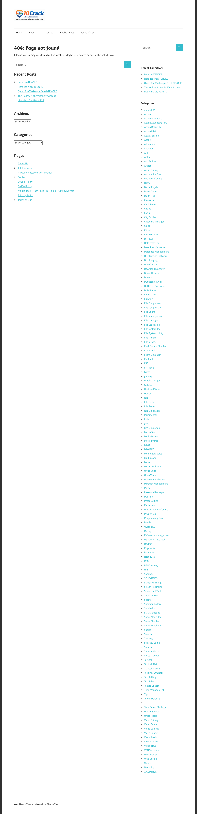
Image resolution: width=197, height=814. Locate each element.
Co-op (147, 226)
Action (147, 114)
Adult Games (25, 168)
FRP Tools (149, 368)
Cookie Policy (67, 32)
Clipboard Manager (154, 221)
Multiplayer (150, 458)
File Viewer (150, 342)
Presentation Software (156, 509)
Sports (147, 630)
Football (148, 359)
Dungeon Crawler (153, 282)
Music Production (153, 466)
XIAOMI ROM (150, 772)
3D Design (149, 110)
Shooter (148, 600)
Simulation (149, 608)
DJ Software (150, 264)
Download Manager (154, 269)
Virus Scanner (151, 741)
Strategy (148, 638)
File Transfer (150, 337)
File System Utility (153, 333)
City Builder (150, 217)
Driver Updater (152, 273)
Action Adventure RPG (155, 123)
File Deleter (150, 312)
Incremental (150, 415)
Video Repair (150, 733)
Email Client (150, 294)
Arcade (147, 166)
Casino (147, 208)
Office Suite (150, 471)
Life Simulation (152, 428)
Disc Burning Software (155, 256)
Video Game (150, 724)
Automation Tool (152, 174)
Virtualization (151, 737)
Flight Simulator (152, 355)
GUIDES (148, 385)
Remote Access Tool (154, 539)
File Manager (151, 320)
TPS (146, 703)
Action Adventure (153, 118)
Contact (50, 32)
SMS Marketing (152, 613)
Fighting (148, 299)
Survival (148, 647)
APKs (147, 157)
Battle (147, 183)
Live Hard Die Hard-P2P (31, 100)
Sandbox (148, 574)
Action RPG (150, 131)
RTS (146, 569)
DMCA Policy (25, 186)
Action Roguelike (153, 127)
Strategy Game (152, 643)
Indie (146, 419)
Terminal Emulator (153, 673)
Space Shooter (151, 621)
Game (147, 372)
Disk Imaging (151, 260)
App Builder (150, 161)
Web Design (150, 759)
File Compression (153, 307)
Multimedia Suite (153, 453)
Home (19, 32)
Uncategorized (151, 711)
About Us (34, 32)
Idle (146, 398)
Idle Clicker (149, 402)
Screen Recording (153, 587)
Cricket (147, 230)
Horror (147, 393)
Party (147, 488)
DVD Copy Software (154, 286)
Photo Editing (151, 501)
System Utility (151, 655)
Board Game (150, 191)
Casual (147, 213)
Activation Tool (151, 136)
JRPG (146, 423)
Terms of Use (87, 32)
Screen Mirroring (153, 582)
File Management (153, 316)
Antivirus (148, 148)
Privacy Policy (25, 195)
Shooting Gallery (152, 604)
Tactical (148, 660)
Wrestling (149, 767)
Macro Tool (149, 432)
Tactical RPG (150, 664)
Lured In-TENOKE (27, 82)
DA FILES (148, 239)
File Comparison (152, 303)
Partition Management (156, 484)
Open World (150, 475)
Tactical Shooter (152, 668)
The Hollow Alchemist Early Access (37, 96)
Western (148, 763)
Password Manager (154, 492)
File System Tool (152, 329)
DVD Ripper (150, 290)
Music (147, 462)
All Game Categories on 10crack (35, 173)
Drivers (148, 277)
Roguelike (149, 552)
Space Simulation (153, 625)
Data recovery (151, 243)
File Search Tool (152, 325)
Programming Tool (153, 518)
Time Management (154, 690)
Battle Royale (151, 187)
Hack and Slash (152, 389)
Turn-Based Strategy (155, 707)
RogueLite (149, 557)
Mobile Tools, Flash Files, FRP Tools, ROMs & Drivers (46, 191)
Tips (146, 694)
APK (146, 153)
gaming (148, 376)
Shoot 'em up (151, 595)
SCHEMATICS (150, 578)
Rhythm (148, 544)
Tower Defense (152, 698)
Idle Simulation (152, 411)
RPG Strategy (151, 565)
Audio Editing (151, 170)
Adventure (149, 144)
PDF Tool (148, 497)
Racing (147, 531)
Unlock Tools (150, 716)
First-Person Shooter (155, 346)
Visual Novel (150, 746)
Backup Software (153, 178)
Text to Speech (151, 686)
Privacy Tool (150, 514)
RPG (146, 561)
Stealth (148, 634)
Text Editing (150, 677)
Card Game (150, 204)
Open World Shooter (154, 479)
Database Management (156, 252)
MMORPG (149, 449)
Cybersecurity (151, 234)
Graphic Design (152, 380)
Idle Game (149, 406)
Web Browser (151, 754)
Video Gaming (151, 729)
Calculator (149, 200)
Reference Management (156, 535)
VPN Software (151, 750)
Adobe (147, 140)
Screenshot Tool (152, 591)
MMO (147, 445)
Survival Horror (152, 651)
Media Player (151, 436)
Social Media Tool (153, 617)
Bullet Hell (149, 196)
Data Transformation (155, 247)
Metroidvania (151, 441)
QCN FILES (149, 527)
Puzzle (147, 522)
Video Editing (151, 720)
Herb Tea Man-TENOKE (30, 87)
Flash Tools (150, 350)
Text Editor (149, 681)
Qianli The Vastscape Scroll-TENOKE (37, 91)
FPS (146, 363)
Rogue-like (149, 548)
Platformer (150, 505)
